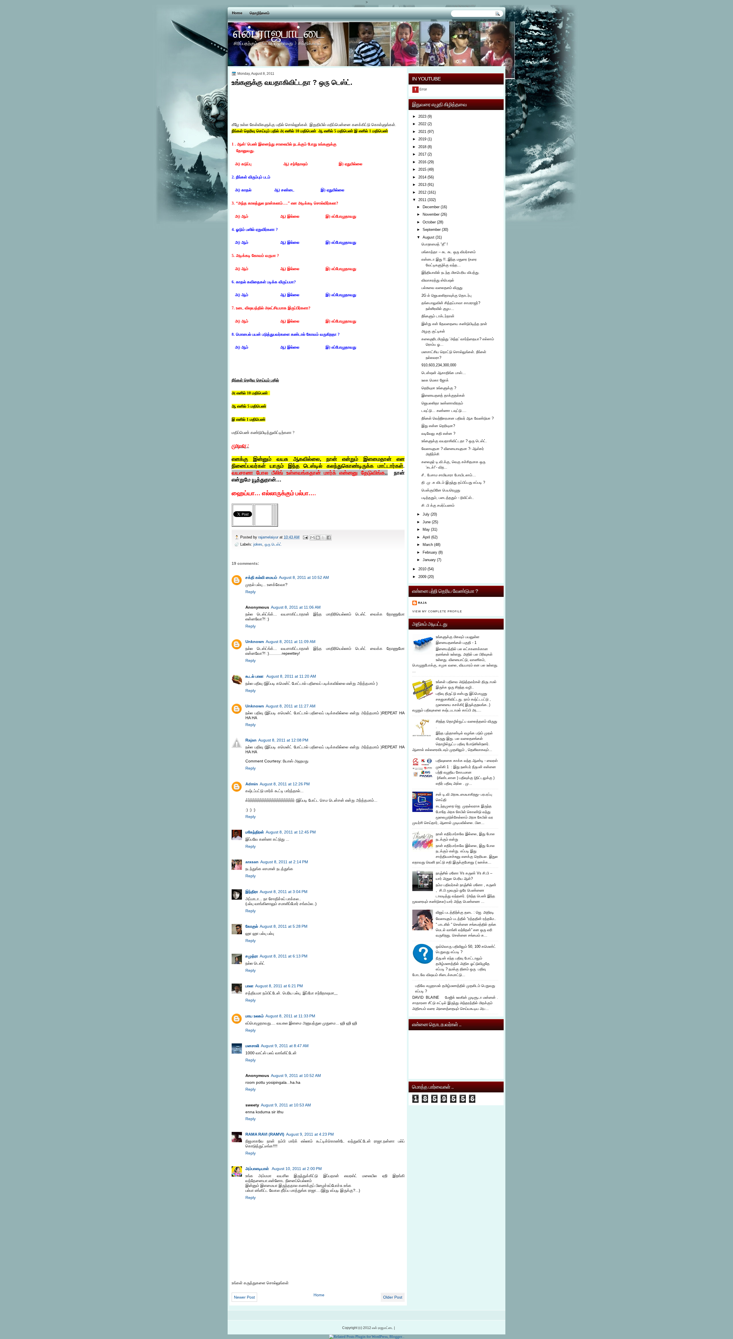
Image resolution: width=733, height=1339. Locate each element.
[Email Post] (305, 537)
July (426, 514)
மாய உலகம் (254, 1016)
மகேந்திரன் (254, 832)
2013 (422, 184)
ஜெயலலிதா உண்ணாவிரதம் (442, 403)
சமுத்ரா (251, 956)
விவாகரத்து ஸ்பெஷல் (437, 280)
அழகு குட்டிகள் (433, 331)
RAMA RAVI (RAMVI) (264, 1134)
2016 (422, 162)
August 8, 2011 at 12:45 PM (291, 832)
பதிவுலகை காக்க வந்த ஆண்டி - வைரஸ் (467, 760)
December (431, 207)
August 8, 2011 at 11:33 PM (290, 1016)
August (428, 237)
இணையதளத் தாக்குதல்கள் (443, 395)
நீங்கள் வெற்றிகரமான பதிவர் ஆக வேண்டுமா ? (457, 418)
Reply (250, 591)
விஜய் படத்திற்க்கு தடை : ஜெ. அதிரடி (465, 912)
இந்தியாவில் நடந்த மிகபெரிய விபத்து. (450, 272)
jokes (257, 544)
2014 (422, 177)
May (426, 529)
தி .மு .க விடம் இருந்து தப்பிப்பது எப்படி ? (453, 482)
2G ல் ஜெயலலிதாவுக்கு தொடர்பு (446, 295)
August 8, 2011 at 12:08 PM (283, 740)
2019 (422, 139)
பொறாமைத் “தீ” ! (434, 244)
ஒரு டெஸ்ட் (273, 544)
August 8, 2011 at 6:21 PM (279, 986)
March (428, 544)
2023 (422, 116)
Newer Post (244, 1297)
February (430, 552)
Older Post (392, 1297)
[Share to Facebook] (329, 537)
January (429, 560)
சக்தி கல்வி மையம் (261, 577)
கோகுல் (251, 926)
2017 (422, 154)
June (427, 522)
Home (237, 13)
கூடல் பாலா (255, 676)
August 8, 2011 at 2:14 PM (284, 862)
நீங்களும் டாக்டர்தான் (437, 316)
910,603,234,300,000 (438, 365)
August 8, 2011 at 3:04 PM (284, 891)
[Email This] (312, 537)
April (426, 537)
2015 (422, 169)
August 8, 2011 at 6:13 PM (284, 956)
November (431, 214)
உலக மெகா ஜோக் (435, 380)
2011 (422, 200)
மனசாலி (252, 1045)
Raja (422, 602)
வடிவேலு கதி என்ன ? (438, 433)
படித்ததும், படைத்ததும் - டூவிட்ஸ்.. (447, 498)
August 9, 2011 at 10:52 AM (296, 1075)
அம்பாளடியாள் (257, 1168)
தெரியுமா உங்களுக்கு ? (438, 388)
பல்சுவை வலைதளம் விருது (441, 288)
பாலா (249, 986)
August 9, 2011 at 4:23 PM (310, 1134)
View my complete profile (437, 611)
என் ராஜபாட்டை (279, 32)
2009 (422, 577)
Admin (251, 784)
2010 (422, 569)
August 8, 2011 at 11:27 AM (291, 706)
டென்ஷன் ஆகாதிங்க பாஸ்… (443, 373)
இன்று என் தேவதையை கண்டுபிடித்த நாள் (454, 324)
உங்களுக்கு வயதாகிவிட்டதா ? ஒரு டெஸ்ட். (454, 441)
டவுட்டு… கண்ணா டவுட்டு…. (443, 410)
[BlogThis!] (318, 537)
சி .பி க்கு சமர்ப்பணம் (437, 505)
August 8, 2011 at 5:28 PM (284, 926)
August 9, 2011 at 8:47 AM (285, 1045)
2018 (422, 147)
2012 (422, 192)
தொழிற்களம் (259, 13)
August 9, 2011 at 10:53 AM (286, 1105)
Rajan (251, 740)
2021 (422, 131)
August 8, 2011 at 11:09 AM (291, 641)
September (432, 229)
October (429, 222)
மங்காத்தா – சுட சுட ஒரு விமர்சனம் (448, 252)
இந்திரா (251, 891)
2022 (422, 124)
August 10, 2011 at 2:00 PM (297, 1168)
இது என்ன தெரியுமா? (438, 426)
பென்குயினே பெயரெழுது (440, 490)
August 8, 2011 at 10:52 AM (304, 577)
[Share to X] (323, 537)
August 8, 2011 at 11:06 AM (296, 607)
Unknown (254, 641)
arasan (252, 862)
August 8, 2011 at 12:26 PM (285, 784)
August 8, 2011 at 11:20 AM (291, 676)
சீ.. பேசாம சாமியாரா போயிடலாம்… (448, 475)
